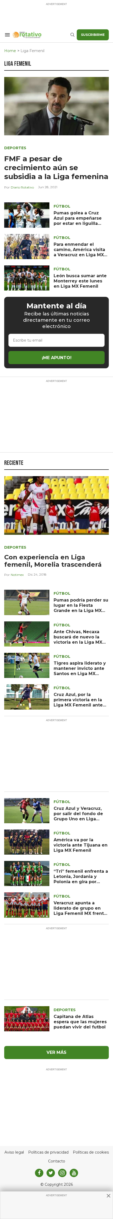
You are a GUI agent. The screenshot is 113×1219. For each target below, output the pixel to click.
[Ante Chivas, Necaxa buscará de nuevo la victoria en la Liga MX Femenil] (26, 633)
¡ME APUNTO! (56, 357)
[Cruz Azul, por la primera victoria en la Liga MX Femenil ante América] (26, 696)
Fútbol (62, 206)
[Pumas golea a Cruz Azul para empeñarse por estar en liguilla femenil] (26, 214)
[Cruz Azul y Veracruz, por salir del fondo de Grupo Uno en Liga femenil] (26, 810)
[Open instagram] (62, 1173)
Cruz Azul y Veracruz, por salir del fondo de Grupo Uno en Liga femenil (78, 816)
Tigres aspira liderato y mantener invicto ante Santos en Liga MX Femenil (80, 671)
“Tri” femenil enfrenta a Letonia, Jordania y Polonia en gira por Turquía (81, 879)
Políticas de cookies (91, 1152)
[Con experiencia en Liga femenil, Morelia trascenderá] (56, 505)
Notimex (17, 575)
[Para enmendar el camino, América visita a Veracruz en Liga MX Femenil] (26, 246)
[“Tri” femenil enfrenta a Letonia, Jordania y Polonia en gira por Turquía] (26, 873)
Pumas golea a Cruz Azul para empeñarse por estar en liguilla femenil (78, 220)
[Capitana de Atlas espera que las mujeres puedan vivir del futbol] (26, 1018)
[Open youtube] (74, 1173)
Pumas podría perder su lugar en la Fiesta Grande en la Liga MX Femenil (81, 608)
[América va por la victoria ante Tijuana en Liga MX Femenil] (26, 841)
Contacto (56, 1161)
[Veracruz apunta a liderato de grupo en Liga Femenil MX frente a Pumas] (26, 904)
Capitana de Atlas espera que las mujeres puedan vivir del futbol (80, 1021)
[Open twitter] (51, 1173)
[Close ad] (108, 1196)
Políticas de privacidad (48, 1152)
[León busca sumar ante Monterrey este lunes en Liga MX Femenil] (26, 277)
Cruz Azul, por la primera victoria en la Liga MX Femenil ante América (78, 702)
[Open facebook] (39, 1173)
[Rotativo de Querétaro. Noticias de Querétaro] (41, 34)
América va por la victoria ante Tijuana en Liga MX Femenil (80, 845)
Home (10, 51)
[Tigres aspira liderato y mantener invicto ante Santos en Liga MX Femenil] (26, 665)
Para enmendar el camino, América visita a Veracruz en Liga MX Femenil (79, 252)
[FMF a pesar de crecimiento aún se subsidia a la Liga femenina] (56, 105)
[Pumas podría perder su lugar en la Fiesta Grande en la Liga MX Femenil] (26, 602)
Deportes (15, 148)
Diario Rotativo (22, 187)
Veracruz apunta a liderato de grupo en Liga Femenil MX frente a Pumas (80, 910)
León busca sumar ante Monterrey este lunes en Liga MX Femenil (80, 281)
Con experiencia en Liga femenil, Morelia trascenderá (53, 560)
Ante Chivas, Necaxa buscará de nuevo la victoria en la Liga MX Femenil (78, 639)
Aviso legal (14, 1152)
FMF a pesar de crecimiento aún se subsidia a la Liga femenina (56, 167)
